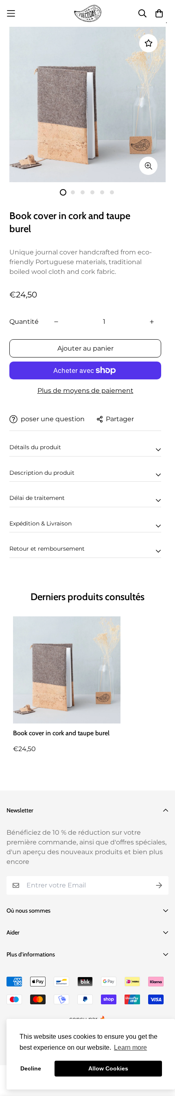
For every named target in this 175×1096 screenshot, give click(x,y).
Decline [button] (30, 1068)
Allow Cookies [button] (108, 1068)
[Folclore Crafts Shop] (87, 13)
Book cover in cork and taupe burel (61, 733)
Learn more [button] (130, 1047)
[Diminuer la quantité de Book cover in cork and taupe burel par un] (56, 321)
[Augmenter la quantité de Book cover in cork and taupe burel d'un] (151, 321)
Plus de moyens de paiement (85, 390)
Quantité (24, 321)
